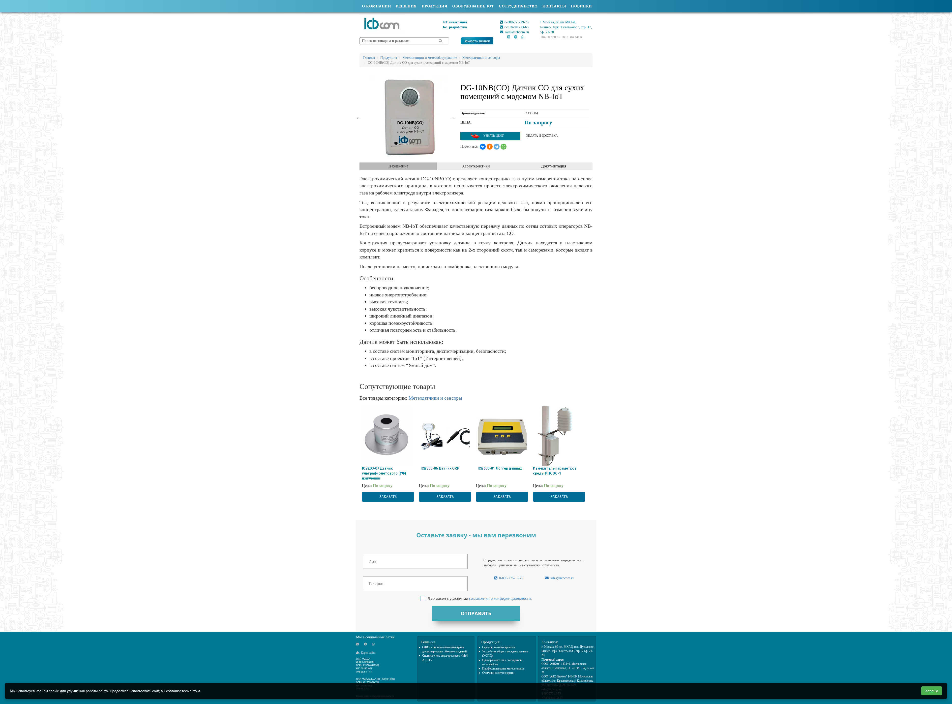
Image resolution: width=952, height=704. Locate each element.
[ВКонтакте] (483, 147)
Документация (553, 166)
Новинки (581, 6)
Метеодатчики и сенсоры (435, 398)
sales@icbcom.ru (516, 32)
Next (452, 117)
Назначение (398, 166)
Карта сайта (367, 652)
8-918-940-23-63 (516, 27)
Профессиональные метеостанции (503, 668)
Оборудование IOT (473, 6)
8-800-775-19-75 (516, 22)
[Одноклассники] (490, 147)
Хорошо (931, 691)
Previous (358, 117)
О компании (376, 6)
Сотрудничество (518, 6)
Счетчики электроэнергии (498, 672)
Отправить (476, 613)
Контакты (554, 6)
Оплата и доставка (542, 135)
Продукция (434, 6)
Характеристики (476, 166)
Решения (406, 6)
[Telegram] (497, 147)
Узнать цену (493, 135)
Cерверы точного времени (498, 647)
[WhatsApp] (503, 147)
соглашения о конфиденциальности (500, 598)
